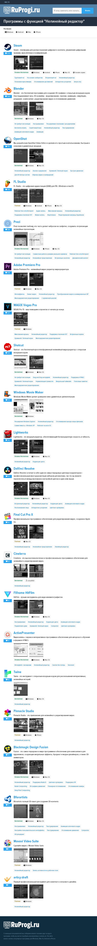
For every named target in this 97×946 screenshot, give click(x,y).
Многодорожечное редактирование (27, 298)
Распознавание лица (22, 508)
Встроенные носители (62, 258)
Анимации (40, 132)
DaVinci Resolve (24, 469)
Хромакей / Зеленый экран (58, 171)
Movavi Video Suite (26, 841)
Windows (10, 32)
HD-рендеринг (19, 834)
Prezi (17, 222)
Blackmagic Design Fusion (31, 747)
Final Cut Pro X (23, 515)
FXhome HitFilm (24, 593)
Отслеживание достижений (43, 82)
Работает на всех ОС (44, 426)
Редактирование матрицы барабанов (71, 215)
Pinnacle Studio (24, 711)
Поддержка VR (71, 782)
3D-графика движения (37, 786)
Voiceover (71, 665)
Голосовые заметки (80, 381)
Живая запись (40, 215)
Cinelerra (20, 554)
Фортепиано (51, 215)
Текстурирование (68, 128)
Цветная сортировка (57, 508)
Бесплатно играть (20, 128)
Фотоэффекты (19, 294)
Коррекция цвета (39, 462)
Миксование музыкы (55, 211)
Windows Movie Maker (28, 392)
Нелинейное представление (42, 258)
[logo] (22, 11)
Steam (18, 46)
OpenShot (20, 139)
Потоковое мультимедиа (23, 82)
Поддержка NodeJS (39, 782)
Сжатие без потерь (58, 665)
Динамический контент (80, 258)
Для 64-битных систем (22, 175)
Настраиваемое (38, 124)
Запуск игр (77, 82)
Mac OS (7, 2)
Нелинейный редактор (67, 78)
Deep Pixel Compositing (22, 790)
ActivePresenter (24, 633)
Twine (17, 672)
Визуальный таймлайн (63, 381)
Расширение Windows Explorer (25, 422)
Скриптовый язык (35, 128)
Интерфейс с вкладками (23, 665)
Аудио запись (40, 211)
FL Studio (20, 182)
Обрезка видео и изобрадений (42, 175)
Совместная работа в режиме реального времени (50, 254)
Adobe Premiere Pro (27, 265)
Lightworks (21, 432)
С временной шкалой (49, 298)
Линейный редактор (62, 547)
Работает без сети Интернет (24, 211)
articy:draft (21, 877)
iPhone (38, 32)
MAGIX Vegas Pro (25, 305)
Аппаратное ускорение (63, 82)
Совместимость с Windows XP (25, 426)
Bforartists (20, 797)
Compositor (54, 626)
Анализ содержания (39, 171)
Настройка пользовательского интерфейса (29, 830)
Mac (29, 32)
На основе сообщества (35, 78)
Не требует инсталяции (22, 124)
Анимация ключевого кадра (24, 132)
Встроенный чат (50, 78)
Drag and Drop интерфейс (41, 377)
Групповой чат (19, 78)
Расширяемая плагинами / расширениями (60, 124)
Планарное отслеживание (57, 786)
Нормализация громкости (44, 381)
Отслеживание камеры (76, 786)
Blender (19, 89)
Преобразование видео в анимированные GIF (72, 294)
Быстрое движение (76, 171)
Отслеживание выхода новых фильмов (69, 422)
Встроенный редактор (22, 504)
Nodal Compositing (21, 786)
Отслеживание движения (70, 830)
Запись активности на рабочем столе (45, 870)
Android (20, 32)
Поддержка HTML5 (77, 377)
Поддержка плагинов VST (23, 215)
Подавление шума (21, 626)
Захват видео (31, 294)
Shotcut (19, 345)
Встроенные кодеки (77, 334)
